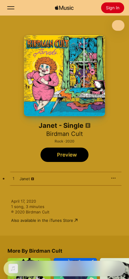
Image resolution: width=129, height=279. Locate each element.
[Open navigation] (10, 7)
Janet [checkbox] (25, 178)
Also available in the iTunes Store (42, 220)
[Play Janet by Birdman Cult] (14, 178)
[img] (64, 7)
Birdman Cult (64, 133)
